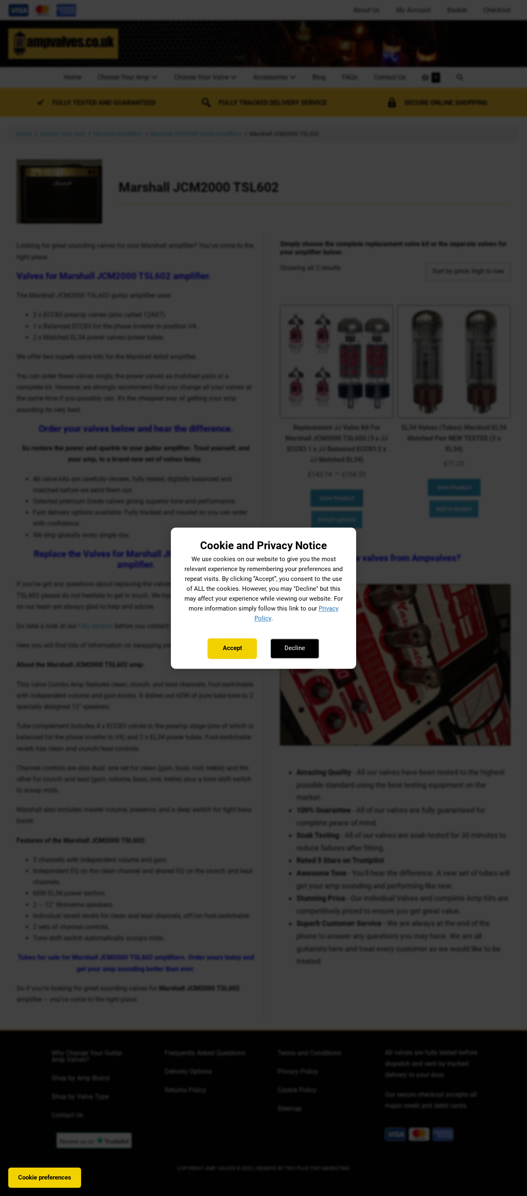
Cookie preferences (44, 1177)
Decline (294, 648)
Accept (232, 648)
